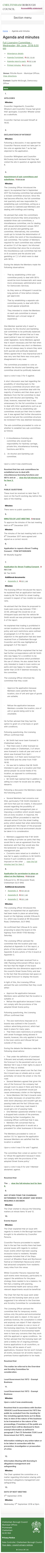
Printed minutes (19, 65)
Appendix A (18, 581)
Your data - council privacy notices (17, 1545)
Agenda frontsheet (20, 57)
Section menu (23, 17)
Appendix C (18, 899)
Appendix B (18, 895)
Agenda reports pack (21, 61)
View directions (10, 76)
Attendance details (15, 53)
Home (5, 31)
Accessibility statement (31, 8)
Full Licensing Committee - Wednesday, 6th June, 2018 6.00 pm (21, 45)
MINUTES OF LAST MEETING (22, 519)
